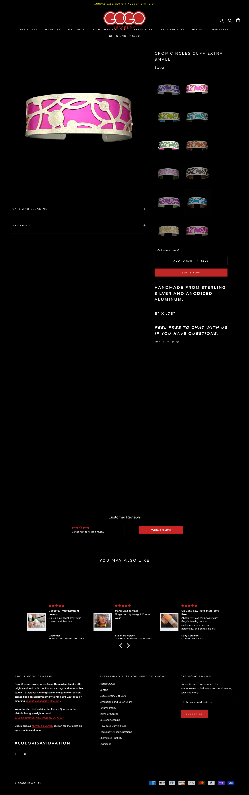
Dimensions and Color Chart (116, 702)
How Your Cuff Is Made (113, 726)
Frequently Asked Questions (116, 732)
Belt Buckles (172, 29)
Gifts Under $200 (124, 35)
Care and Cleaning (30, 208)
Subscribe (194, 714)
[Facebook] (168, 342)
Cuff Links (219, 29)
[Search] (230, 20)
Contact (104, 690)
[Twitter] (173, 342)
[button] (168, 88)
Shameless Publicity (111, 738)
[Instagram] (24, 754)
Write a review (161, 530)
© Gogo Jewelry (28, 783)
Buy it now (191, 272)
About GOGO (107, 684)
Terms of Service (109, 714)
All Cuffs (29, 29)
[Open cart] (238, 20)
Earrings (76, 29)
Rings (197, 29)
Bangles (53, 29)
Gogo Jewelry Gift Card (113, 696)
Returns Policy (108, 708)
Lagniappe (105, 744)
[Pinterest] (177, 342)
